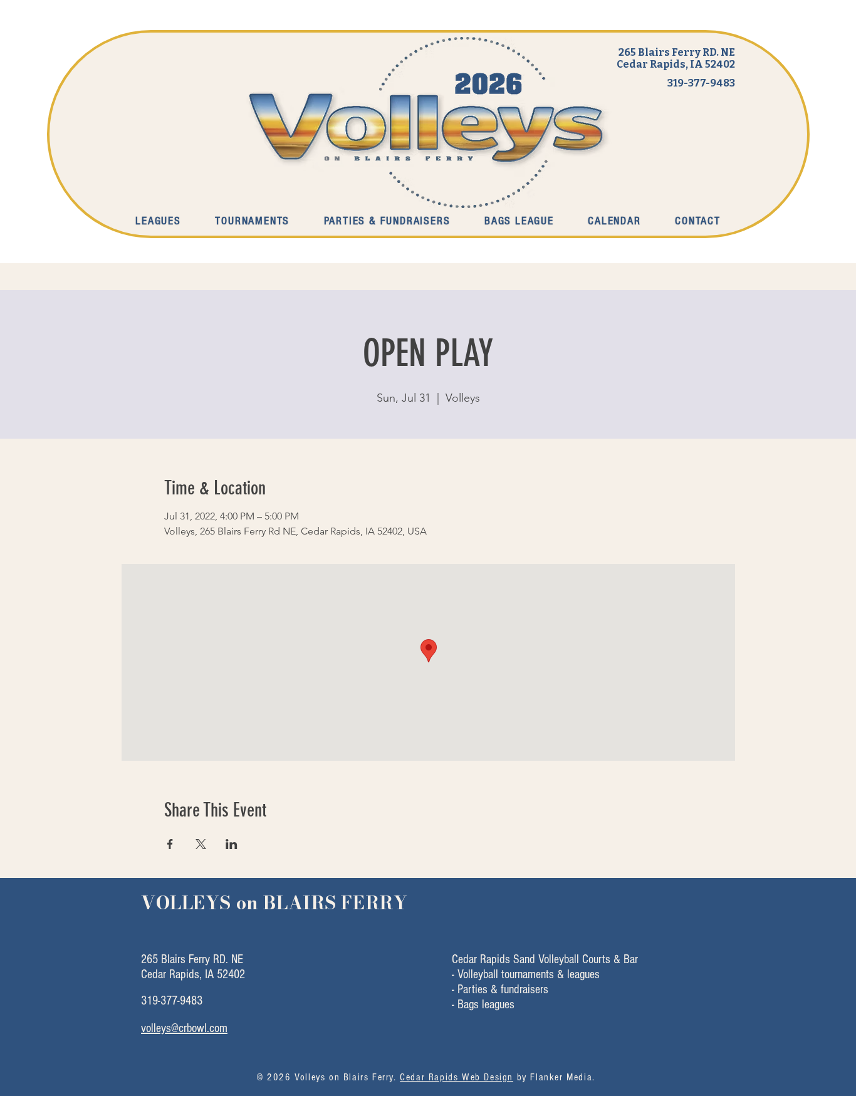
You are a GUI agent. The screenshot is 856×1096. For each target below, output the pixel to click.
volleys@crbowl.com (184, 1028)
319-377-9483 (701, 83)
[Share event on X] (201, 844)
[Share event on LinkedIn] (231, 844)
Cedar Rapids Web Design (456, 1077)
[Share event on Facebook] (170, 844)
